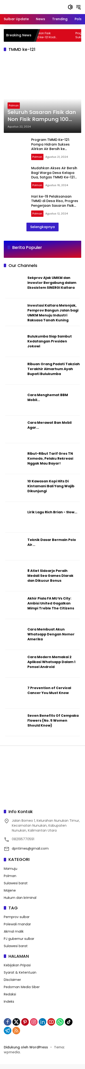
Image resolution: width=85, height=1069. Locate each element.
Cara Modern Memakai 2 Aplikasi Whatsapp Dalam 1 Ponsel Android (51, 662)
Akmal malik (14, 931)
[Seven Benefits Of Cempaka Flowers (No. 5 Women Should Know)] (14, 723)
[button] (70, 7)
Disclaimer (12, 979)
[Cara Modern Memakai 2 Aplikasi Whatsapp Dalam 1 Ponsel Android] (14, 664)
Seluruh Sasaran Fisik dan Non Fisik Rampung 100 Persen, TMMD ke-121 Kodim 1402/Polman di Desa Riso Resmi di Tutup (42, 116)
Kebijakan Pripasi (17, 965)
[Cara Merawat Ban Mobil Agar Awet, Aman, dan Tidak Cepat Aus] (14, 430)
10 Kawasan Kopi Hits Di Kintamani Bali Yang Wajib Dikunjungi (50, 486)
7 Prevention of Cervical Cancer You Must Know (49, 690)
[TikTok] (68, 1022)
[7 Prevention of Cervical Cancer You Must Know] (14, 695)
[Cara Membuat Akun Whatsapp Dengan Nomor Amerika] (14, 637)
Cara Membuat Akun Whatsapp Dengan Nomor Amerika (51, 634)
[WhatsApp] (60, 1022)
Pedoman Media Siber (22, 987)
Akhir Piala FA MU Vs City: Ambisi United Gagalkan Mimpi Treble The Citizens (50, 603)
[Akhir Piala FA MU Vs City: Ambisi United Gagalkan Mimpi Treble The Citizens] (14, 606)
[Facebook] (7, 1022)
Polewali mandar (17, 924)
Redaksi (10, 994)
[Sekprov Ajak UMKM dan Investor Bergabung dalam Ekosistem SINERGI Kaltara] (14, 285)
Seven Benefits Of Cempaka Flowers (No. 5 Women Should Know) (53, 720)
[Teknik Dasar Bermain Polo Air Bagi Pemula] (14, 547)
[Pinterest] (25, 1022)
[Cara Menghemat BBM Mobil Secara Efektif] (14, 402)
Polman (14, 105)
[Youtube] (51, 1022)
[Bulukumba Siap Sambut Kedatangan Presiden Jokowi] (14, 344)
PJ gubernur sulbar (19, 938)
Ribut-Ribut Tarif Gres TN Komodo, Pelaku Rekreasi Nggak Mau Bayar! (50, 458)
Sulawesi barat (16, 883)
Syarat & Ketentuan (20, 972)
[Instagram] (34, 1022)
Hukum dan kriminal (20, 897)
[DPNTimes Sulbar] (28, 6)
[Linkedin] (42, 1022)
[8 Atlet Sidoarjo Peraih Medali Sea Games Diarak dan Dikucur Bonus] (14, 578)
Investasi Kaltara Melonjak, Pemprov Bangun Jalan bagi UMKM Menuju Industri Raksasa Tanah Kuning (52, 313)
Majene (10, 890)
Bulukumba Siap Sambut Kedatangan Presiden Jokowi (49, 341)
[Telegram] (7, 1030)
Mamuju (10, 868)
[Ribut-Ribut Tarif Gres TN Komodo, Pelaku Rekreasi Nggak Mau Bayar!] (14, 461)
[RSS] (16, 1030)
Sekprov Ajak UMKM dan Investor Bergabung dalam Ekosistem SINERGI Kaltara (51, 282)
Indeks (9, 1001)
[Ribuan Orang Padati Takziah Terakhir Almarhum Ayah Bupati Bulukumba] (14, 371)
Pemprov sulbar (17, 917)
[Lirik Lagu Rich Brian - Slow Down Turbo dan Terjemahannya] (14, 520)
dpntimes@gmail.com (30, 848)
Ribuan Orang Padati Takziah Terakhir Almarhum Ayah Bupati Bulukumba (53, 369)
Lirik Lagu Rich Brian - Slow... (52, 512)
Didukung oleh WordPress (26, 1047)
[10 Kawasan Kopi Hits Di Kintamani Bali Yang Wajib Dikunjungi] (14, 489)
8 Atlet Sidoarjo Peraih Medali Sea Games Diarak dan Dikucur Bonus (50, 575)
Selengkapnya (42, 227)
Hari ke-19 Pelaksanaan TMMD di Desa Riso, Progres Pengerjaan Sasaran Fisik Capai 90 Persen (54, 203)
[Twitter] (16, 1022)
